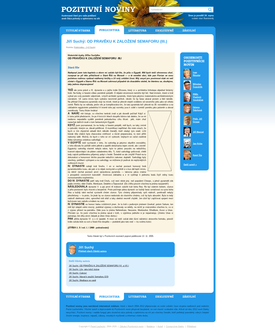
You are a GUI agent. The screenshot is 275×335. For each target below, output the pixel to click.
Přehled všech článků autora (92, 251)
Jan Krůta (197, 143)
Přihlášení (191, 326)
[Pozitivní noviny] (98, 9)
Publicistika (109, 30)
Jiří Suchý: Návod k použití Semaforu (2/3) (88, 276)
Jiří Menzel (198, 132)
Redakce (151, 326)
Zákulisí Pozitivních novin (132, 326)
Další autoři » (190, 164)
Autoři (160, 326)
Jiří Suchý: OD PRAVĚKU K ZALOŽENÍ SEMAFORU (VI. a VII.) (99, 265)
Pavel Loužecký (98, 326)
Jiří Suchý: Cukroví (78, 273)
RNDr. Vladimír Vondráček (198, 97)
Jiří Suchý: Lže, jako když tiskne (84, 269)
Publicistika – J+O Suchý (84, 47)
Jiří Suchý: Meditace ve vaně (82, 280)
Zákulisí (189, 30)
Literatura (137, 30)
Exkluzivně (164, 30)
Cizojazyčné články (175, 326)
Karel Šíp (197, 155)
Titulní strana (78, 30)
